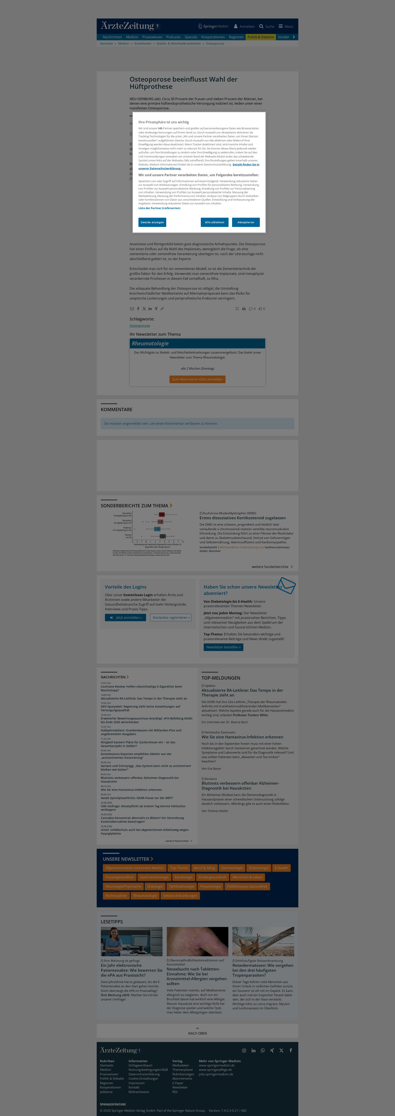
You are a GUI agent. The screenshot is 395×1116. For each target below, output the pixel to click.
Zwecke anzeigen (152, 222)
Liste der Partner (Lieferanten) (159, 208)
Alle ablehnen (214, 222)
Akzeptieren (246, 222)
